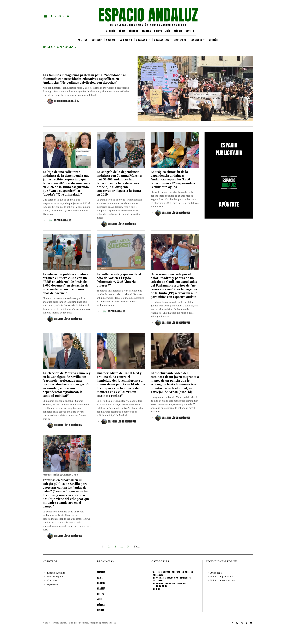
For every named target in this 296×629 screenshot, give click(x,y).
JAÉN (167, 31)
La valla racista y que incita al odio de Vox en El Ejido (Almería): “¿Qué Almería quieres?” (119, 279)
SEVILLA (190, 31)
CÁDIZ (122, 31)
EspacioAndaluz (62, 220)
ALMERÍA (110, 31)
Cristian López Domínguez (122, 224)
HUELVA (158, 31)
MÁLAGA (178, 31)
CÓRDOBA (133, 31)
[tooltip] (51, 16)
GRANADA (146, 31)
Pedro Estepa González (66, 101)
